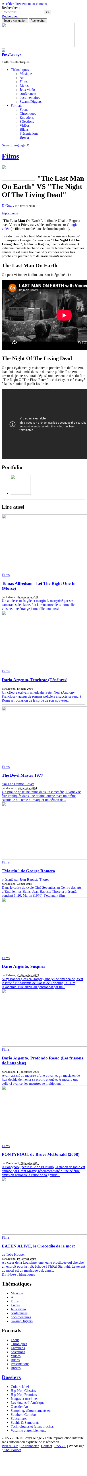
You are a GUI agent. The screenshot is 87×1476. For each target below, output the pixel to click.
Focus (24, 109)
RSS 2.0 (60, 1446)
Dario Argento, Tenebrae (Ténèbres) (34, 679)
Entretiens (27, 117)
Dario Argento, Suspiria (24, 966)
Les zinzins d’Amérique (27, 1402)
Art (22, 78)
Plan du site (10, 1446)
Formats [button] (16, 105)
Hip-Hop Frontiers (24, 1394)
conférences (28, 93)
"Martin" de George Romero (28, 871)
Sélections (27, 121)
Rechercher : (11, 8)
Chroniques (28, 113)
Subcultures (19, 1418)
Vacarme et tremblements (28, 1430)
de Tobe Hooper (13, 1254)
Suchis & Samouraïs (25, 1422)
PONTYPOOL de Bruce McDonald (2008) (40, 1154)
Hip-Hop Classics (23, 1391)
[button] (10, 16)
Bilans (24, 129)
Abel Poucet (12, 1450)
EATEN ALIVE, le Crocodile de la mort (38, 1246)
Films (23, 81)
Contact (46, 1446)
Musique (26, 74)
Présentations (29, 133)
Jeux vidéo (27, 89)
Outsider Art (19, 1406)
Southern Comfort (23, 1414)
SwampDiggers (30, 101)
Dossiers (11, 1377)
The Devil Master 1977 (22, 775)
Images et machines (24, 1398)
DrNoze (7, 206)
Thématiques (26, 1274)
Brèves (24, 137)
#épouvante (10, 213)
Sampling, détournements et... (31, 1410)
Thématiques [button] (20, 70)
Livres (24, 85)
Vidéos (24, 125)
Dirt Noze (9, 1274)
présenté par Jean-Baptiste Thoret (25, 879)
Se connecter (30, 1446)
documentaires (30, 97)
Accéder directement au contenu (24, 4)
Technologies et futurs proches (32, 1426)
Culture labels (20, 1387)
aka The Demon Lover (18, 784)
